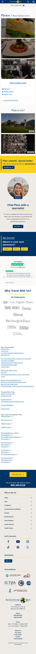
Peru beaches (5, 462)
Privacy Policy (18, 644)
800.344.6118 (30, 164)
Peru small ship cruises (8, 454)
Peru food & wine (6, 460)
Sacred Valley (5, 367)
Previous (4, 277)
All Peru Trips (5, 349)
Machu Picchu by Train (8, 394)
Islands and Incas (6, 399)
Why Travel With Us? (18, 290)
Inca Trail (3, 372)
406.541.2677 (18, 617)
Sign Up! (8, 561)
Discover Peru (5, 409)
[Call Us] (28, 2)
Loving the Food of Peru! (11, 100)
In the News (18, 634)
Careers (18, 636)
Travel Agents (18, 638)
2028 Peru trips (5, 423)
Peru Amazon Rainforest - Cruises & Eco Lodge (15, 374)
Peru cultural (5, 444)
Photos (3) (7, 89)
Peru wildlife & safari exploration (10, 437)
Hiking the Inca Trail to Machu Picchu (12, 363)
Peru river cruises (6, 442)
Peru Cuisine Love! (18, 83)
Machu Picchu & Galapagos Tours (11, 380)
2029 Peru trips (5, 427)
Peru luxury (4, 452)
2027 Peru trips (5, 420)
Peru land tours (5, 435)
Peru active (4, 446)
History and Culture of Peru (9, 370)
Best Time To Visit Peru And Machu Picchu (13, 382)
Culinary (6, 94)
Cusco (3, 376)
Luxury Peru (4, 351)
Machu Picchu (5, 355)
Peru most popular (6, 458)
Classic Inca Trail (6, 396)
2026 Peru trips (5, 416)
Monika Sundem (8, 91)
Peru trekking (5, 450)
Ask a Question (16, 5)
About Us (18, 630)
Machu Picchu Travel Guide (9, 384)
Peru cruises (4, 439)
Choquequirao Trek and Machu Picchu (12, 401)
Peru (10, 94)
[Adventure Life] (15, 1)
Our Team (18, 632)
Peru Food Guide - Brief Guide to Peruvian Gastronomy (17, 386)
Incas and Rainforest (7, 405)
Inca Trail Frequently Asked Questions (12, 353)
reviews (22, 267)
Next (32, 277)
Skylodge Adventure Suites (9, 365)
